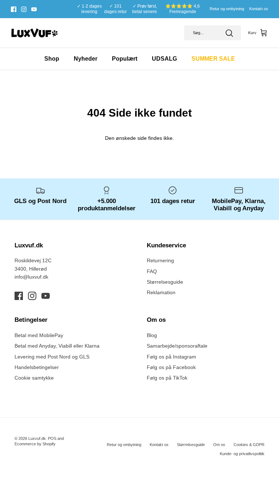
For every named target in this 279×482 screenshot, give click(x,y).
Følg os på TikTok (167, 378)
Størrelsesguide (165, 282)
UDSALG (164, 59)
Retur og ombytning (227, 9)
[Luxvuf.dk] (34, 33)
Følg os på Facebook (171, 367)
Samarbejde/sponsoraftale (177, 346)
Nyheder (85, 59)
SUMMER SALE (213, 59)
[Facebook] (13, 9)
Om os (219, 444)
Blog (152, 335)
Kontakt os (258, 9)
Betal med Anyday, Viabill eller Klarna (57, 346)
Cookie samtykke (34, 378)
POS (52, 438)
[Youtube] (34, 9)
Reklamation (161, 292)
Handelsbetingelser (37, 367)
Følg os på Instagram (171, 357)
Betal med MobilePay (39, 335)
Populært (124, 59)
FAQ (152, 271)
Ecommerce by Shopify (35, 444)
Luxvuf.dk (37, 438)
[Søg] (229, 33)
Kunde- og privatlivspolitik (242, 453)
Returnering (160, 260)
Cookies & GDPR (249, 444)
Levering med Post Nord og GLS (52, 357)
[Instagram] (24, 9)
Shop (51, 59)
